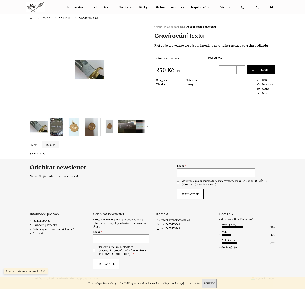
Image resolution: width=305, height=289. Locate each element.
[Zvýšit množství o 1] (240, 70)
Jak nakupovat (41, 220)
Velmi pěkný (229, 224)
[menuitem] (76, 7)
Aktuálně (38, 233)
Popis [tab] (34, 144)
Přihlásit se (190, 194)
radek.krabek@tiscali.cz (175, 220)
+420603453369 (170, 224)
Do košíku (263, 70)
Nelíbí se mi (229, 240)
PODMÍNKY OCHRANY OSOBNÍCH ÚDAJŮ (121, 252)
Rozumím (209, 283)
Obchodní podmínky (45, 225)
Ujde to (226, 232)
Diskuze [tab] (50, 144)
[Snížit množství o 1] (223, 70)
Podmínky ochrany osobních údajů (53, 229)
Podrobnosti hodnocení (201, 26)
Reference (191, 80)
